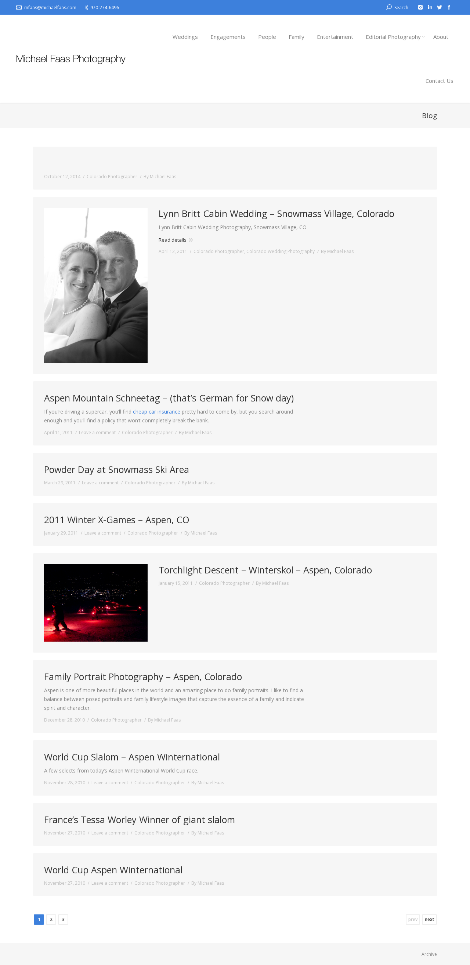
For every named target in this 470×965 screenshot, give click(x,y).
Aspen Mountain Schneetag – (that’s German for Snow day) (169, 398)
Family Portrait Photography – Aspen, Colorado (143, 676)
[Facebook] (449, 7)
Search (401, 7)
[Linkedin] (430, 7)
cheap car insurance (156, 411)
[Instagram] (420, 7)
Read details (173, 239)
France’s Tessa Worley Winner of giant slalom (139, 819)
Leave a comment (97, 432)
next (429, 919)
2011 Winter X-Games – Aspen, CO (116, 519)
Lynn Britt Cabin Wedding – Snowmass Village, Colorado (276, 213)
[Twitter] (439, 7)
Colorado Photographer (112, 176)
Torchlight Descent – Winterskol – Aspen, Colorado (265, 570)
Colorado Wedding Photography (280, 251)
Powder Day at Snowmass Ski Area (116, 469)
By (160, 176)
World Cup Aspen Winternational (113, 870)
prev (412, 919)
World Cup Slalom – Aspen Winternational (132, 757)
